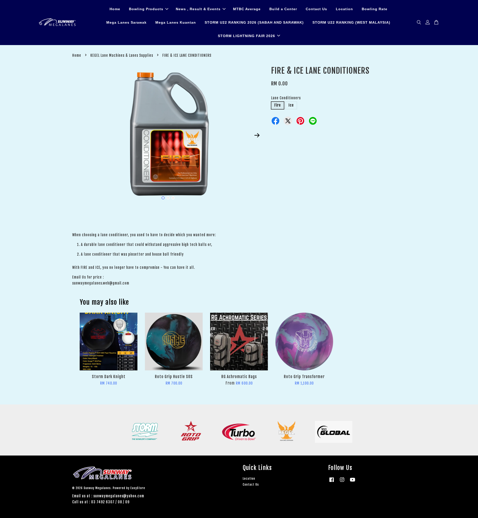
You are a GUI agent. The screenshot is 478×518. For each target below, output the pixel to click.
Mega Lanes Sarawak (126, 22)
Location (344, 9)
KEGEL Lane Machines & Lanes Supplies (121, 55)
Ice (291, 105)
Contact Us (316, 9)
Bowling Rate (374, 9)
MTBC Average (247, 9)
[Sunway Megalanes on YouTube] (352, 482)
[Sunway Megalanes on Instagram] (342, 482)
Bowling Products (146, 9)
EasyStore (137, 488)
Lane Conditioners (286, 98)
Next (257, 135)
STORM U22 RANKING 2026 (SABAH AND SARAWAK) (254, 22)
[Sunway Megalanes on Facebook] (331, 482)
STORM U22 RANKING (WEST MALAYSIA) (351, 22)
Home (115, 9)
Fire (277, 105)
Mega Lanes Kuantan (175, 22)
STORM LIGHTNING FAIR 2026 (246, 36)
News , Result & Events (198, 9)
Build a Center (283, 9)
